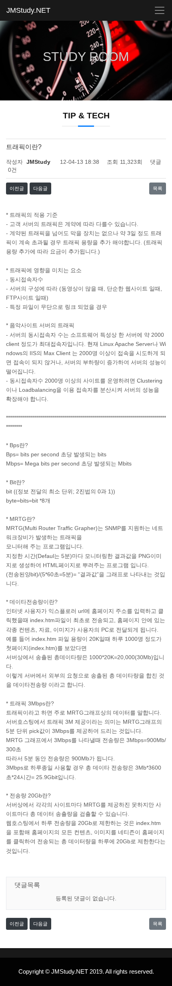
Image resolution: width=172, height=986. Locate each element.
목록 (157, 188)
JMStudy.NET (28, 10)
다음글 (40, 188)
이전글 (17, 188)
